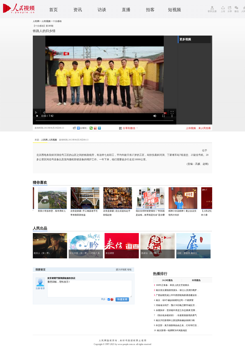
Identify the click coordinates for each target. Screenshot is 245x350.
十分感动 (57, 21)
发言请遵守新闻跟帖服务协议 (61, 278)
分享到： (84, 128)
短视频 (174, 9)
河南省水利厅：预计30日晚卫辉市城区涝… (176, 305)
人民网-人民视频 (49, 140)
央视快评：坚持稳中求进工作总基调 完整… (176, 310)
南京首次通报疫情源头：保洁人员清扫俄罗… (177, 290)
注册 (214, 11)
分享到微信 (129, 128)
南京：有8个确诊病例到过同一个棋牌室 (175, 300)
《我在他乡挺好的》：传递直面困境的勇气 (176, 315)
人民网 (36, 21)
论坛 (129, 269)
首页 (53, 9)
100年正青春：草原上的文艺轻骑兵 (172, 285)
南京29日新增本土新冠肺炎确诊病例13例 (175, 320)
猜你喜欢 (40, 182)
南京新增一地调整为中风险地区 (172, 330)
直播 (126, 9)
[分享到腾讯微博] (99, 128)
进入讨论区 (121, 269)
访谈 (102, 9)
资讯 (77, 9)
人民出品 (40, 228)
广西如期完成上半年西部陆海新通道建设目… (177, 295)
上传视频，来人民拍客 (198, 128)
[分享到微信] (91, 128)
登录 (210, 11)
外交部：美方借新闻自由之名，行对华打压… (177, 325)
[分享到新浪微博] (95, 128)
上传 (223, 11)
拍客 (150, 9)
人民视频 (46, 21)
